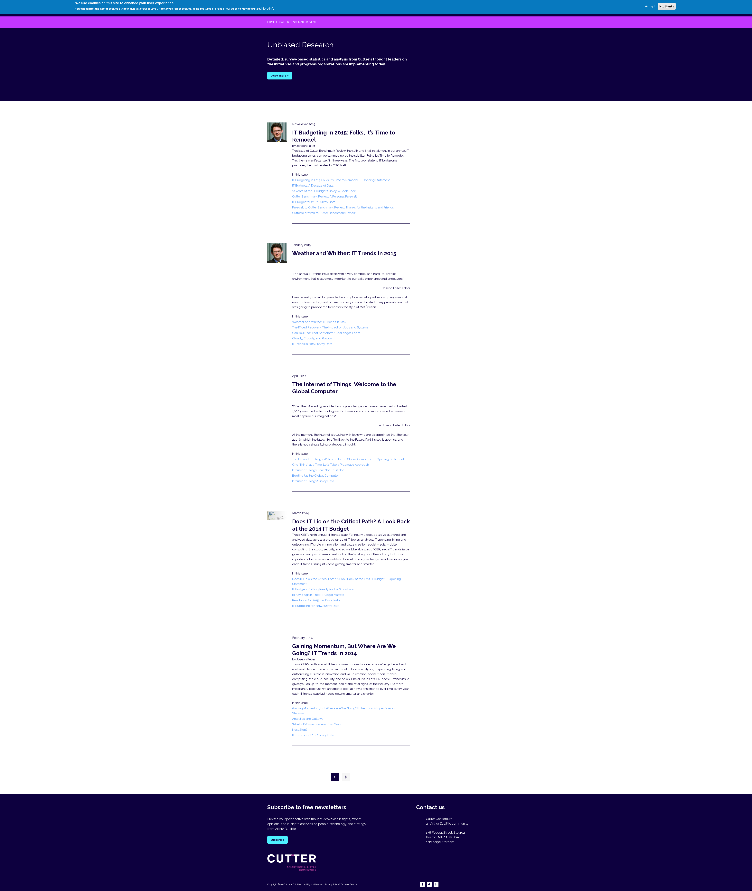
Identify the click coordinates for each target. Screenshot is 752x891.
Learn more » (280, 75)
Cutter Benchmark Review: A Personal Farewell (324, 196)
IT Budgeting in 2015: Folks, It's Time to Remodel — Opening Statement (341, 180)
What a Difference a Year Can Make (316, 724)
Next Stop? (299, 729)
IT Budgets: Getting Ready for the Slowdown (323, 589)
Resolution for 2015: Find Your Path (316, 600)
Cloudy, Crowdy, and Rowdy (312, 338)
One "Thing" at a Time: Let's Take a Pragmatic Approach (330, 464)
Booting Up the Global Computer (315, 475)
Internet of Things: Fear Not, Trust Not (318, 470)
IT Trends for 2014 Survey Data (313, 735)
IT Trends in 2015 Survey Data (312, 344)
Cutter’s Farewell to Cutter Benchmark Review (323, 213)
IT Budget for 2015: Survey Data (313, 202)
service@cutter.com (440, 842)
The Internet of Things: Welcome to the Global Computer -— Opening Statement (348, 459)
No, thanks (666, 6)
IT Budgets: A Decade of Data (313, 185)
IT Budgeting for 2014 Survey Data (315, 606)
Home (271, 22)
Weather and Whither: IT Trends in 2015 (344, 253)
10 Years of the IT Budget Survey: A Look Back (324, 191)
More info (268, 8)
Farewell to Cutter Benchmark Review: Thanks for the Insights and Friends (343, 207)
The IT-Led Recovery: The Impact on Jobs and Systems (330, 327)
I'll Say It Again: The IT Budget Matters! (318, 595)
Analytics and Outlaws (307, 719)
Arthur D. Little (293, 884)
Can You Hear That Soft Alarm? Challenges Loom (326, 333)
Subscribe (277, 839)
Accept (650, 6)
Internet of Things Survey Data (313, 481)
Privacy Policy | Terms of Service (341, 884)
